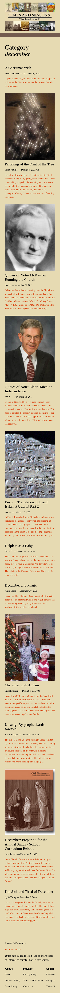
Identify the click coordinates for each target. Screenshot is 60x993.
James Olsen (10, 591)
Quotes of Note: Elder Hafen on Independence (28, 389)
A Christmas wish (18, 68)
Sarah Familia (11, 169)
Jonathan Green (12, 73)
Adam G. (9, 551)
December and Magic (21, 585)
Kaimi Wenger (11, 734)
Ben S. (8, 285)
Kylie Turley (10, 897)
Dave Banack (11, 854)
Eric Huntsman (11, 691)
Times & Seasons (15, 943)
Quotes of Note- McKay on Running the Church (25, 277)
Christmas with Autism (22, 685)
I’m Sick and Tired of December (29, 892)
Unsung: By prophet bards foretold (24, 727)
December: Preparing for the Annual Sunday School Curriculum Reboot (26, 844)
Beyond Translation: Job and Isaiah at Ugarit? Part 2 (26, 504)
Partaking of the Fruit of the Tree (29, 164)
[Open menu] (7, 35)
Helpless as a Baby (19, 546)
